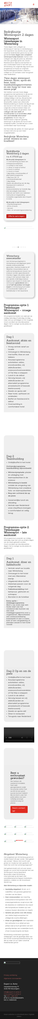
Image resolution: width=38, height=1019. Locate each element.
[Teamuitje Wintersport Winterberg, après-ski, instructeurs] (18, 834)
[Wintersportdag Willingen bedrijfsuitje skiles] (8, 841)
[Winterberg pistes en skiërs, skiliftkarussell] (8, 827)
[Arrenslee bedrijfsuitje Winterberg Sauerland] (18, 840)
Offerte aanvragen (16, 216)
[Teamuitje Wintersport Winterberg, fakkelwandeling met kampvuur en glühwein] (28, 827)
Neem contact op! (18, 809)
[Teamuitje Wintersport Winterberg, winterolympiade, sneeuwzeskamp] (28, 834)
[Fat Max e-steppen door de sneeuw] (18, 827)
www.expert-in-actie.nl (12, 994)
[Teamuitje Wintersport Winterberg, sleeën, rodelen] (8, 834)
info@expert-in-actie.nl (12, 992)
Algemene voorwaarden (12, 978)
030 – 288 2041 (12, 996)
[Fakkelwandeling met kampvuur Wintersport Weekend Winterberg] (19, 228)
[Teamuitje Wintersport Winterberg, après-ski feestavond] (28, 841)
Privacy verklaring (10, 975)
